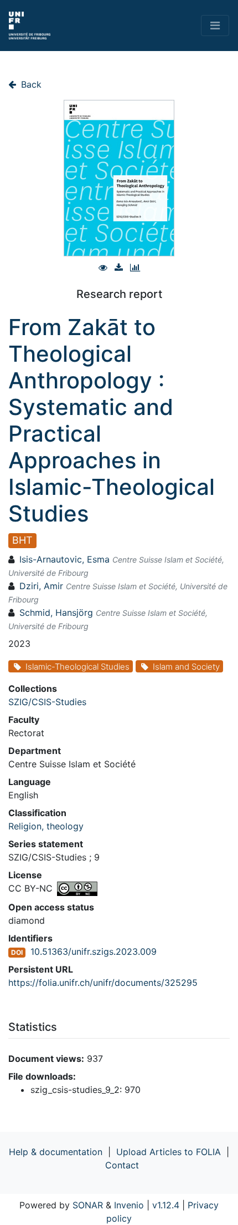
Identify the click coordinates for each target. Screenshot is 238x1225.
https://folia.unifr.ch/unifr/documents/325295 (103, 982)
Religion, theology (46, 826)
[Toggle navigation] (215, 25)
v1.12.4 (165, 1205)
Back (30, 84)
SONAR (88, 1205)
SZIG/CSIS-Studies (47, 701)
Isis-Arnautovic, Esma (64, 559)
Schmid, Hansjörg (56, 612)
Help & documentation (55, 1151)
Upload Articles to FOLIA (168, 1151)
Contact (122, 1165)
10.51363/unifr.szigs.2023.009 (93, 951)
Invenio (129, 1205)
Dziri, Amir (41, 585)
